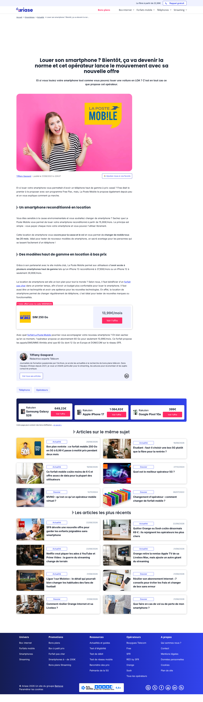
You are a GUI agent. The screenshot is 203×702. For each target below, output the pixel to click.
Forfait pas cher (57, 653)
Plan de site (167, 670)
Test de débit (96, 653)
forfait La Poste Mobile (39, 335)
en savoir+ (57, 425)
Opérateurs (42, 390)
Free (128, 648)
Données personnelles (172, 659)
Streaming (24, 659)
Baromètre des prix (100, 665)
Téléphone (24, 390)
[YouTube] (168, 687)
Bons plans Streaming (60, 665)
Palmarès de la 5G (99, 670)
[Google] (148, 687)
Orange (130, 665)
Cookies (165, 665)
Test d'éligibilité (98, 648)
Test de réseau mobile (101, 659)
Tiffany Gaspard (23, 176)
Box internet (25, 642)
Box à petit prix (56, 648)
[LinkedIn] (126, 376)
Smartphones (26, 653)
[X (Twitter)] (154, 687)
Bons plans (54, 642)
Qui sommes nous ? (171, 642)
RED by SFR (132, 659)
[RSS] (181, 687)
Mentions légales (169, 653)
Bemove (59, 686)
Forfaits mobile (27, 648)
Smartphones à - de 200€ (62, 659)
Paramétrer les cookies (31, 689)
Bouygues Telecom (136, 642)
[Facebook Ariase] (161, 687)
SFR (128, 653)
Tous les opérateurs (136, 676)
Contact (165, 648)
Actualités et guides (100, 642)
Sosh (129, 670)
